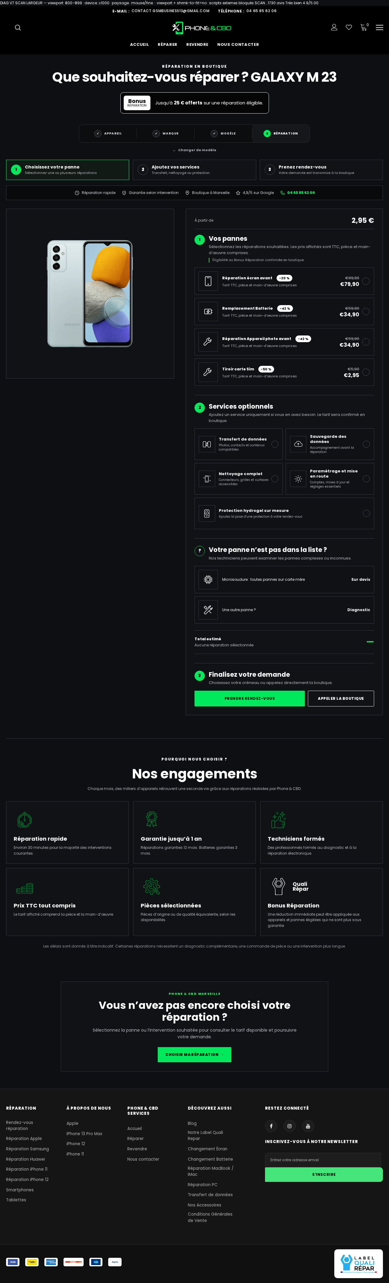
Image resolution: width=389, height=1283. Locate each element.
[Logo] (202, 27)
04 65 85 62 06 (261, 11)
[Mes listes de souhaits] (349, 27)
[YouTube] (308, 1126)
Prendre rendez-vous (250, 698)
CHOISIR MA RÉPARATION (194, 1054)
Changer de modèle (194, 150)
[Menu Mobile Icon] (379, 27)
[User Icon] (334, 27)
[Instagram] (290, 1126)
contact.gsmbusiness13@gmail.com (171, 11)
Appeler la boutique (341, 698)
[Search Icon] (18, 27)
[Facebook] (271, 1126)
